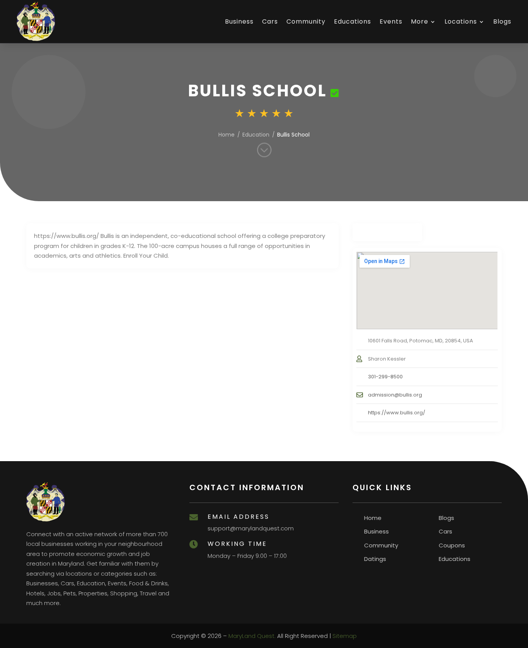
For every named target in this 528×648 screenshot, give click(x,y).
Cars (270, 21)
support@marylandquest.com (251, 528)
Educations (352, 21)
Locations (461, 21)
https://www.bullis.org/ (396, 412)
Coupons (452, 545)
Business (239, 21)
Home (226, 134)
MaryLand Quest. (252, 636)
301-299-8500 (385, 376)
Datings (375, 559)
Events (391, 21)
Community (305, 21)
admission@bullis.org (395, 394)
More (419, 21)
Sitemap (344, 636)
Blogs (502, 21)
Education (255, 134)
